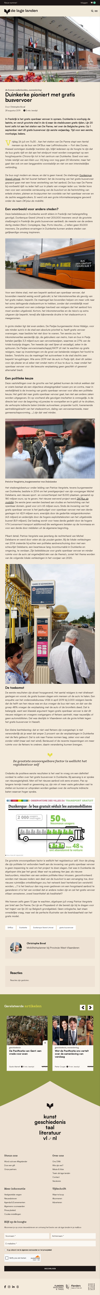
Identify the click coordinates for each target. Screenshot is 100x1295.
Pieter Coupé (14, 1067)
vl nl (50, 1138)
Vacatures (56, 1181)
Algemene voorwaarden (14, 1206)
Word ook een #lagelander (15, 1161)
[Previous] (82, 1007)
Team (61, 1173)
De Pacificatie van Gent (71, 1052)
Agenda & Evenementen (14, 1202)
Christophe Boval (17, 107)
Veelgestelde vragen (13, 1194)
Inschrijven (50, 1269)
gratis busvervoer (66, 927)
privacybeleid (47, 1250)
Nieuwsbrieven (10, 1198)
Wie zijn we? (57, 1165)
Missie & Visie (58, 1169)
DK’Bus (10, 927)
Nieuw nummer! (10, 3)
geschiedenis (50, 1122)
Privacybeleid (10, 1210)
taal (50, 1127)
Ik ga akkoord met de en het (29, 1250)
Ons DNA (56, 1161)
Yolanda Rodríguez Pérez (65, 1063)
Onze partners (10, 1169)
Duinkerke (23, 927)
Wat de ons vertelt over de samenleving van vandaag (26, 1053)
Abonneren (57, 1198)
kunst (50, 1116)
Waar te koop (58, 1194)
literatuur (50, 1132)
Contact (56, 1177)
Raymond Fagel (61, 1059)
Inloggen (84, 3)
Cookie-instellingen (12, 1214)
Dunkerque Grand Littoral (43, 927)
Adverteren (57, 1202)
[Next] (90, 1007)
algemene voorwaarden (30, 1250)
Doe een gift (9, 1165)
